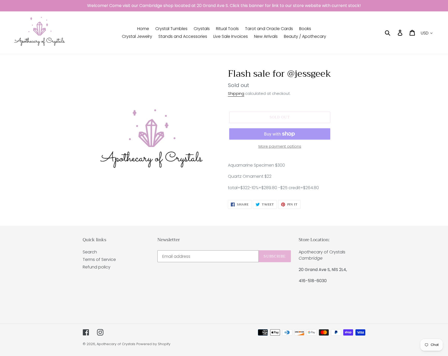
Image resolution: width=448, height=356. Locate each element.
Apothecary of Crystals (116, 343)
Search (90, 252)
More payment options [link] (279, 146)
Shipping (236, 93)
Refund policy (96, 267)
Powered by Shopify (153, 343)
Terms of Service (99, 259)
